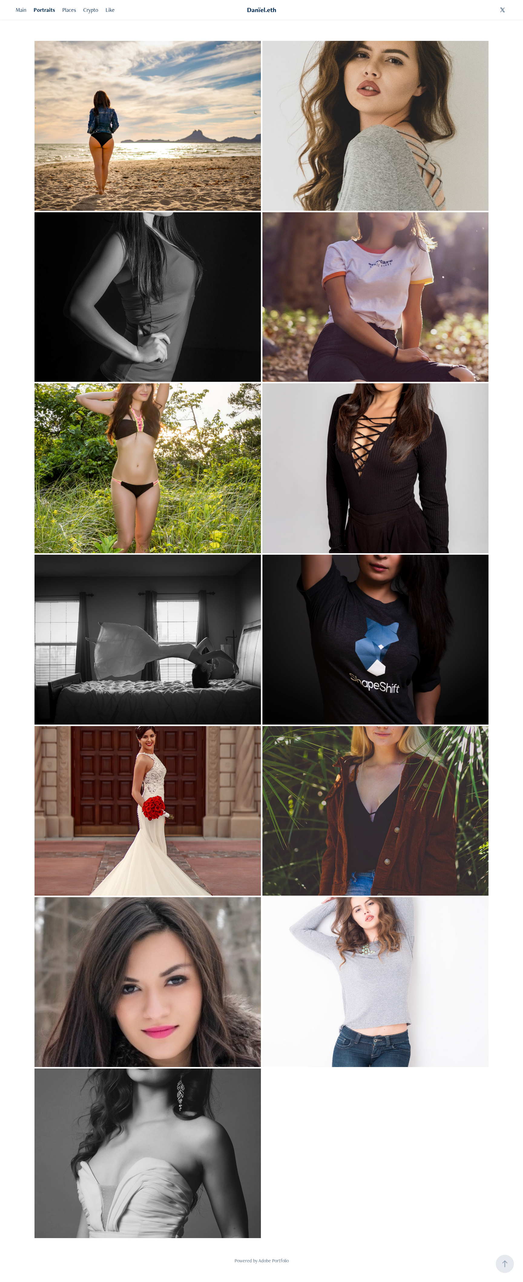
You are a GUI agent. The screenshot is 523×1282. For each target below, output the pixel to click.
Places (69, 9)
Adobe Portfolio (273, 1260)
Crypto (90, 9)
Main (21, 9)
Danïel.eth (261, 9)
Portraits (44, 9)
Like (110, 9)
